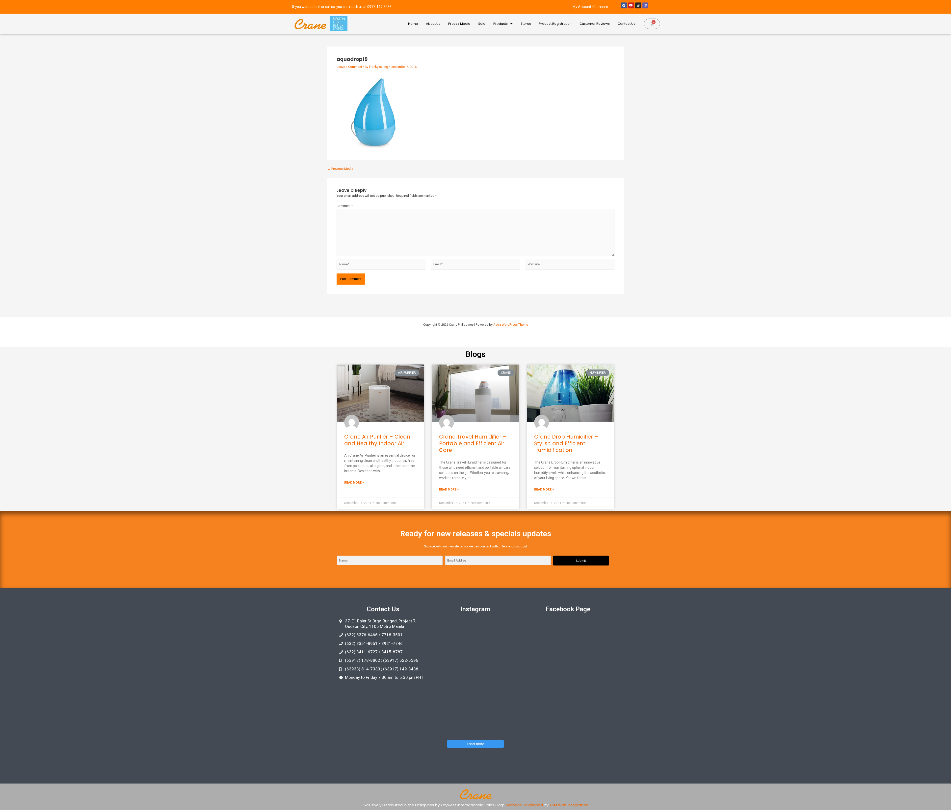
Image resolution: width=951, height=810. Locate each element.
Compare (600, 7)
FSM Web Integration (569, 805)
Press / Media (459, 23)
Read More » (354, 482)
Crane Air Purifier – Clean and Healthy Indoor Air (377, 440)
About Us (433, 23)
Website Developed (524, 805)
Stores (526, 23)
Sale (481, 23)
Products (500, 23)
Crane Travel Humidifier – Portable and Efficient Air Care (472, 443)
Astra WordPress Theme (510, 324)
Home (413, 23)
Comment (345, 206)
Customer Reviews (595, 23)
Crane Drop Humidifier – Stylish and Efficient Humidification (566, 443)
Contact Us (626, 23)
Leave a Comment (349, 67)
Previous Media (340, 168)
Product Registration (555, 23)
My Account (582, 7)
